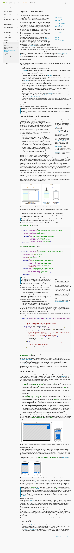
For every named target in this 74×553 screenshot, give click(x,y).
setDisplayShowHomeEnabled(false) (40, 482)
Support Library (58, 127)
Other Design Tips (58, 26)
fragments (57, 131)
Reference (26, 7)
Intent (58, 354)
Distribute (32, 2)
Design (18, 2)
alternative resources (25, 21)
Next (68, 536)
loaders (61, 131)
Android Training (7, 7)
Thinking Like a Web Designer (33, 96)
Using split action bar (60, 23)
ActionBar (32, 45)
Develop (25, 2)
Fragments (57, 37)
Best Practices (47, 94)
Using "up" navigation (60, 25)
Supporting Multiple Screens (61, 40)
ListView (33, 524)
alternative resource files (31, 529)
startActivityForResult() (27, 359)
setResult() (23, 363)
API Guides (17, 7)
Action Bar (57, 39)
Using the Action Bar (59, 22)
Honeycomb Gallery (59, 32)
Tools (33, 7)
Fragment (47, 38)
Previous (58, 536)
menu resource (66, 383)
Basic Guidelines (58, 17)
